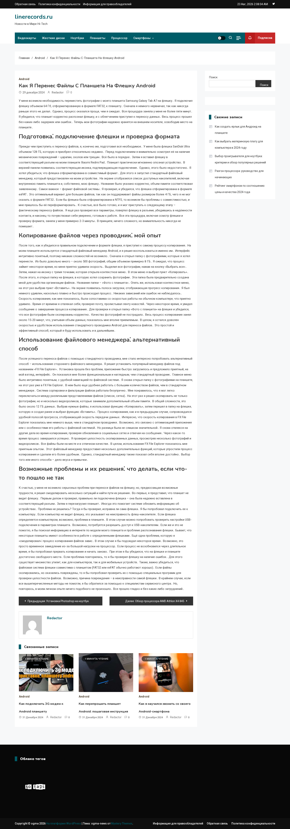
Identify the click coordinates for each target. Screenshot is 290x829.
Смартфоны (142, 38)
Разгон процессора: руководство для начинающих (239, 174)
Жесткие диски (53, 38)
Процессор (119, 38)
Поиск (213, 77)
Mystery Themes (121, 823)
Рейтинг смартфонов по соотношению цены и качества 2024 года (240, 189)
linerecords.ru (34, 17)
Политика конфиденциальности (59, 4)
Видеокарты (27, 38)
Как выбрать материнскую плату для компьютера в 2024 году (239, 144)
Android (24, 79)
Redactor (58, 92)
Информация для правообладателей (107, 4)
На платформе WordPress (64, 823)
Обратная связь (25, 4)
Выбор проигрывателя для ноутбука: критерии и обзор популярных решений (240, 159)
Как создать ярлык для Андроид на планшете (238, 129)
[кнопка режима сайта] (221, 38)
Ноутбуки (77, 38)
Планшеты (97, 38)
